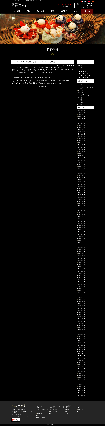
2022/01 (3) (81, 207)
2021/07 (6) (81, 212)
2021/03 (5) (81, 220)
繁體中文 (80, 409)
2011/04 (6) (81, 358)
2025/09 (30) (82, 131)
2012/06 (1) (81, 347)
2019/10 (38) (82, 246)
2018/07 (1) (81, 272)
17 (79, 75)
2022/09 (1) (81, 196)
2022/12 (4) (81, 192)
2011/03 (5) (81, 360)
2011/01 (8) (81, 364)
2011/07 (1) (81, 355)
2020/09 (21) (82, 225)
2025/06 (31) (82, 136)
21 (87, 75)
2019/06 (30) (82, 253)
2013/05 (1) (81, 331)
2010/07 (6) (81, 373)
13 (85, 73)
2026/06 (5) (81, 114)
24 (79, 77)
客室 (38, 415)
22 (89, 75)
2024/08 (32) (82, 155)
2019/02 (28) (82, 260)
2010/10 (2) (81, 368)
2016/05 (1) (81, 294)
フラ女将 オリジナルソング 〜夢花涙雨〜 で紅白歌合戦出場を (86, 87)
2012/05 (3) (81, 349)
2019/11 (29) (82, 244)
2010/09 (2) (81, 370)
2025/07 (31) (82, 135)
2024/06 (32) (82, 159)
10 (79, 73)
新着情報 (65, 408)
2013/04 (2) (81, 333)
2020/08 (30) (82, 227)
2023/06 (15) (82, 181)
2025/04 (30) (82, 140)
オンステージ (82, 102)
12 (83, 73)
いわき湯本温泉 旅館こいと (18, 0)
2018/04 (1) (81, 273)
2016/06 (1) (81, 292)
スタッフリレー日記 (83, 406)
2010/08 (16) (82, 371)
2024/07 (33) (82, 157)
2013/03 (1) (81, 334)
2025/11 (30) (82, 127)
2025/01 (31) (82, 146)
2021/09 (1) (81, 210)
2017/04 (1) (81, 286)
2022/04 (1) (81, 203)
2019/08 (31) (82, 249)
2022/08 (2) (81, 197)
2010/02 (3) (81, 383)
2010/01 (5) (81, 384)
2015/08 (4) (81, 305)
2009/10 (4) (81, 390)
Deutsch (80, 411)
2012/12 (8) (81, 338)
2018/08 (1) (81, 270)
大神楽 (80, 104)
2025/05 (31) (82, 138)
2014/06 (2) (81, 325)
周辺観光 (52, 408)
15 (89, 73)
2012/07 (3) (81, 346)
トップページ (67, 413)
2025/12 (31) (82, 125)
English (80, 408)
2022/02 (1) (81, 205)
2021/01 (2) (81, 223)
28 (87, 77)
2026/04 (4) (81, 118)
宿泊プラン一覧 (41, 417)
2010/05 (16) (82, 377)
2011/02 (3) (81, 362)
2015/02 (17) (82, 316)
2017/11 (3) (81, 279)
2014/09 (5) (81, 323)
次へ (40, 86)
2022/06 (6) (81, 201)
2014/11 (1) (81, 320)
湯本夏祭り (81, 92)
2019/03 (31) (82, 259)
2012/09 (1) (81, 344)
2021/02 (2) (81, 222)
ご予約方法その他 (55, 406)
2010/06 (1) (81, 375)
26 (83, 77)
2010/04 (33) (82, 379)
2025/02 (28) (82, 144)
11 (81, 73)
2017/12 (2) (81, 277)
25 (81, 77)
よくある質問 (67, 406)
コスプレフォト (54, 413)
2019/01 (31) (82, 262)
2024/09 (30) (82, 153)
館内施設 (39, 413)
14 (87, 73)
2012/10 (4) (81, 342)
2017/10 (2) (81, 281)
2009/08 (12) (82, 394)
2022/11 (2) (81, 194)
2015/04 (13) (82, 312)
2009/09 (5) (81, 392)
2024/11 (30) (82, 149)
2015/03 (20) (82, 314)
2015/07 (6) (81, 307)
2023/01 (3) (81, 190)
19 (83, 75)
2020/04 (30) (82, 234)
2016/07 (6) (81, 290)
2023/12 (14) (82, 170)
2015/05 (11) (82, 310)
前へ (44, 86)
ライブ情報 (81, 94)
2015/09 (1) (81, 303)
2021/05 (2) (81, 216)
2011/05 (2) (81, 357)
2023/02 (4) (81, 188)
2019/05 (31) (82, 255)
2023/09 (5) (81, 175)
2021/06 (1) (81, 214)
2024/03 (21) (82, 164)
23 (91, 75)
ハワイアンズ (82, 90)
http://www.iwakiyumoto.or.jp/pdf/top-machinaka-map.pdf (31, 77)
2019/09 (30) (82, 247)
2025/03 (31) (82, 142)
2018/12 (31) (82, 264)
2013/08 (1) (81, 329)
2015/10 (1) (81, 301)
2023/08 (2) (81, 177)
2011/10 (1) (81, 351)
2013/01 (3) (81, 336)
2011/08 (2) (81, 353)
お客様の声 (66, 409)
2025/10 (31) (82, 129)
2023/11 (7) (81, 172)
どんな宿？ (40, 406)
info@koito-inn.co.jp (21, 416)
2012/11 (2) (81, 340)
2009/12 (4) (81, 386)
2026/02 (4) (81, 122)
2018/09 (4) (81, 268)
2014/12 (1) (81, 318)
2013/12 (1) (81, 327)
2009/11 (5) (81, 388)
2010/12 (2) (81, 366)
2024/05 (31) (82, 160)
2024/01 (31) (82, 168)
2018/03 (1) (81, 275)
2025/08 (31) (82, 133)
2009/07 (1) (81, 396)
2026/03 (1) (81, 120)
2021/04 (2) (81, 218)
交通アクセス (54, 409)
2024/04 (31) (82, 162)
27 (85, 77)
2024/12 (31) (82, 147)
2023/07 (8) (81, 179)
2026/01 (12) (82, 123)
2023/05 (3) (81, 183)
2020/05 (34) (82, 233)
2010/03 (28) (82, 381)
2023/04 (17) (82, 185)
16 (91, 73)
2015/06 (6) (81, 309)
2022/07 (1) (81, 199)
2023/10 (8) (81, 173)
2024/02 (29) (82, 166)
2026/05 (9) (81, 116)
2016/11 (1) (81, 288)
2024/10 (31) (82, 151)
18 (81, 75)
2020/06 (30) (82, 231)
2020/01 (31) (82, 240)
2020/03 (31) (82, 236)
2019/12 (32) (82, 242)
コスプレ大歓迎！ (55, 411)
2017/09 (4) (81, 283)
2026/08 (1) (81, 110)
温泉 (38, 408)
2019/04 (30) (82, 257)
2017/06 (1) (81, 284)
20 (85, 75)
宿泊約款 (65, 411)
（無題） (80, 84)
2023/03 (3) (81, 186)
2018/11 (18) (82, 266)
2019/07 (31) (82, 251)
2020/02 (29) (82, 238)
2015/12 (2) (81, 299)
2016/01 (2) (81, 297)
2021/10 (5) (81, 209)
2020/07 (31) (82, 229)
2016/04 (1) (81, 296)
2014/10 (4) (81, 321)
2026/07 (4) (81, 112)
